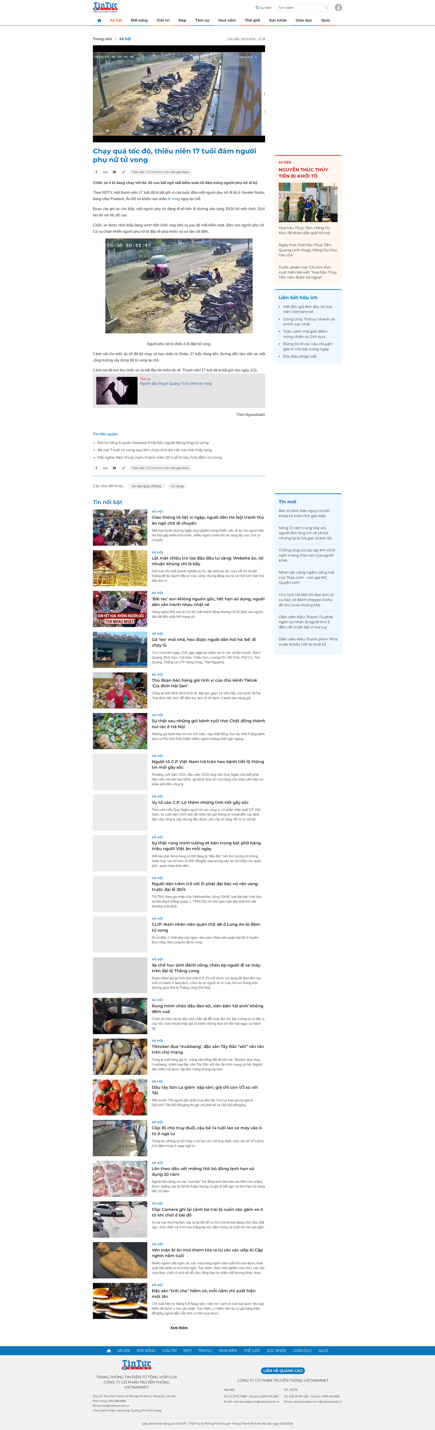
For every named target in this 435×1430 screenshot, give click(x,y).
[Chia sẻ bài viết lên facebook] (96, 172)
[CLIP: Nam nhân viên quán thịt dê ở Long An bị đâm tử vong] (120, 934)
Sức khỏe (278, 20)
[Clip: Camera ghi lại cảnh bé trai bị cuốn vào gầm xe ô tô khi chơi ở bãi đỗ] (120, 1219)
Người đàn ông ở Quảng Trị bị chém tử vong (176, 383)
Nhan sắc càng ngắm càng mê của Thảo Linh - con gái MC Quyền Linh (306, 577)
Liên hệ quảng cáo (283, 1371)
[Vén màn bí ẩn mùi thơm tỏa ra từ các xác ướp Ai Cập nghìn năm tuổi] (120, 1260)
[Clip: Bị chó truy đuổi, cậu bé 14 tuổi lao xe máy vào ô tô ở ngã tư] (120, 1138)
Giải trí (163, 20)
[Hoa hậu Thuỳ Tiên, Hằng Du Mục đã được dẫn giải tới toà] (308, 202)
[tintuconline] (99, 20)
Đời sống (139, 20)
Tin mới (287, 501)
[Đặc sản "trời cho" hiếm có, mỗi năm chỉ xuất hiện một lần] (120, 1301)
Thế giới (252, 20)
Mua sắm (227, 20)
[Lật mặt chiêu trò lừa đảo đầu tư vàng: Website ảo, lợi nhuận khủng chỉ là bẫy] (120, 568)
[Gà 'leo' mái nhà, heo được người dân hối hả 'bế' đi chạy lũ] (120, 650)
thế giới (310, 331)
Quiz (325, 20)
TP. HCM (290, 1390)
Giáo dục (304, 20)
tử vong (174, 199)
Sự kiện (285, 162)
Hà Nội (229, 1390)
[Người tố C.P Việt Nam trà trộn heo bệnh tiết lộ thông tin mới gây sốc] (120, 772)
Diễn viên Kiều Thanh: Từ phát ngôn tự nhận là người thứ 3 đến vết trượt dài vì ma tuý (306, 622)
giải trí (288, 349)
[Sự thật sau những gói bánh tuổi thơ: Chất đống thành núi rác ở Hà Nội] (120, 731)
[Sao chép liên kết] (123, 172)
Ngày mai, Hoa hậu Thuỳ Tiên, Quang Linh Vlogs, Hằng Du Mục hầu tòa (308, 250)
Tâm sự (202, 20)
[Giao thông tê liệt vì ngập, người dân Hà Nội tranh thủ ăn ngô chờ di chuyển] (120, 527)
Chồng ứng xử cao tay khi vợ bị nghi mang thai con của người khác (307, 555)
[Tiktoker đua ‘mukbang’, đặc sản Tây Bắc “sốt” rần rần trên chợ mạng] (120, 1057)
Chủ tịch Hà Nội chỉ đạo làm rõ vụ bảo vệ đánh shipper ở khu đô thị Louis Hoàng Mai (306, 600)
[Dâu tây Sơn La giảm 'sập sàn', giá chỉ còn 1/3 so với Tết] (120, 1097)
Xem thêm (179, 1328)
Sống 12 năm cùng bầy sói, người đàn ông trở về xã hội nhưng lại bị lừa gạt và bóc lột (305, 533)
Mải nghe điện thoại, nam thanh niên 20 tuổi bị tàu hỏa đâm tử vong (159, 457)
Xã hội (116, 20)
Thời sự (145, 379)
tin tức (327, 307)
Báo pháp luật (304, 356)
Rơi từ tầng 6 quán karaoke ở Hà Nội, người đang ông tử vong (153, 443)
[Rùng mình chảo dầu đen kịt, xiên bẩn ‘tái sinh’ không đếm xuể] (120, 1016)
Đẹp (182, 20)
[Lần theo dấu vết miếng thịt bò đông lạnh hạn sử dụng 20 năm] (120, 1179)
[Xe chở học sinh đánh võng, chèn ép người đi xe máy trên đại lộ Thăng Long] (120, 975)
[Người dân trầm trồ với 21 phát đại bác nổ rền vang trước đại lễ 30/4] (120, 894)
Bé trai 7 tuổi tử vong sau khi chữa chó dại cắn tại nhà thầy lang (154, 450)
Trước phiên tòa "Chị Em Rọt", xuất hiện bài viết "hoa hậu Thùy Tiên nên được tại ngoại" (308, 272)
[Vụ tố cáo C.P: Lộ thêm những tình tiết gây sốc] (120, 812)
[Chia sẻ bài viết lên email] (114, 172)
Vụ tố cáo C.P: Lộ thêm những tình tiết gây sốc (200, 802)
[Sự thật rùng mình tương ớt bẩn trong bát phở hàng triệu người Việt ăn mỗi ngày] (120, 853)
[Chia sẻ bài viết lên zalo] (105, 172)
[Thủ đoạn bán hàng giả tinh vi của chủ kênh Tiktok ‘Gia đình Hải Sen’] (120, 690)
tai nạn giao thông (146, 486)
